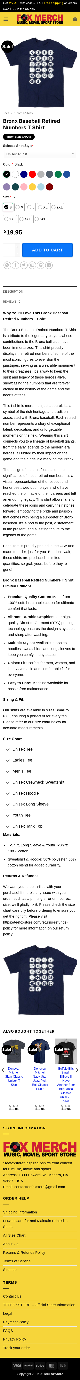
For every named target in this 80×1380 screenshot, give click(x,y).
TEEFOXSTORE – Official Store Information (39, 1305)
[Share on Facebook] (15, 265)
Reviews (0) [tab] (12, 301)
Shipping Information (20, 1212)
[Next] (76, 1078)
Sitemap (10, 1270)
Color (8, 164)
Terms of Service (17, 1261)
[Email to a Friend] (32, 265)
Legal (7, 1313)
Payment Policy (16, 1322)
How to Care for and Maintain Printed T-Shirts (35, 1224)
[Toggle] (7, 750)
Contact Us (12, 1296)
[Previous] (3, 1078)
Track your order (16, 1348)
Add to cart (47, 250)
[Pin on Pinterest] (40, 265)
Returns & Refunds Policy (24, 1252)
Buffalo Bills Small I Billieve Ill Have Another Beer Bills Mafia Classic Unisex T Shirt (66, 1085)
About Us (10, 1244)
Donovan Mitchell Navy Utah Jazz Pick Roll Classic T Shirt (40, 1078)
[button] (6, 19)
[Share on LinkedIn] (49, 265)
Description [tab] (13, 291)
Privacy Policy (14, 1339)
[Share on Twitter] (24, 265)
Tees (6, 113)
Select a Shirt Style (18, 146)
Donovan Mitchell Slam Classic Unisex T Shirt (14, 1077)
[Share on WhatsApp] (7, 265)
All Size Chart (14, 1235)
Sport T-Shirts (23, 113)
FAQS (8, 1331)
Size (7, 197)
